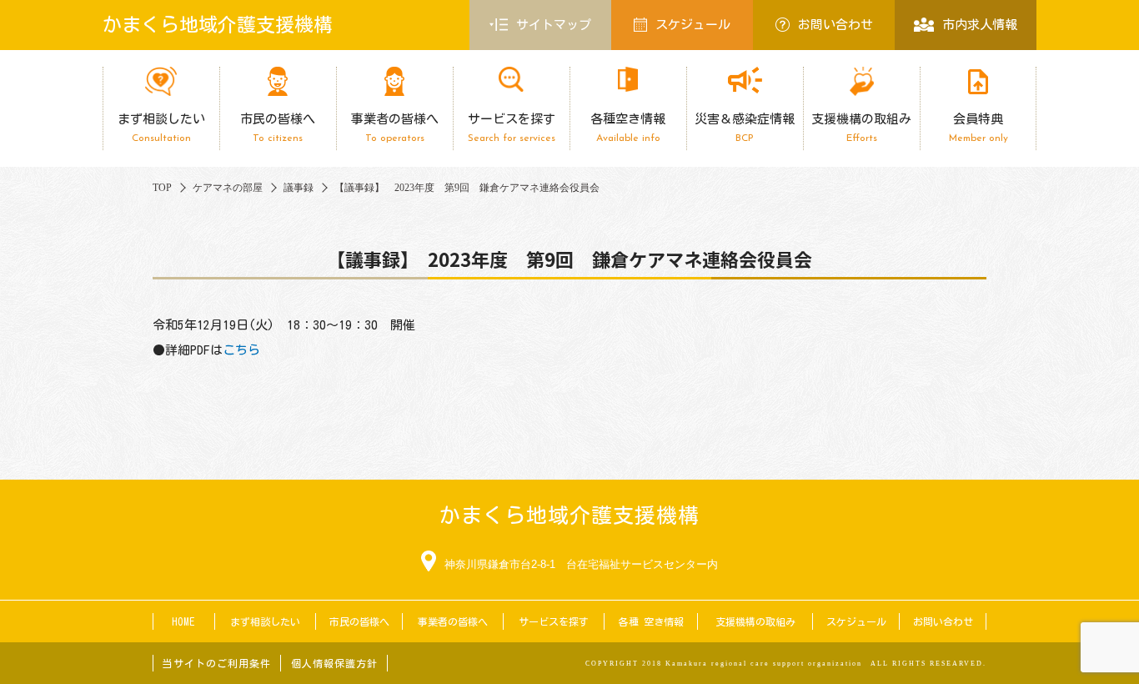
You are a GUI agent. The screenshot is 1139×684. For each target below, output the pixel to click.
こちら (241, 350)
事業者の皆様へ (395, 128)
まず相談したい (161, 128)
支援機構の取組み (861, 128)
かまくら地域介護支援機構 (218, 24)
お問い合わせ (835, 24)
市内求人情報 (979, 24)
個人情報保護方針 (334, 663)
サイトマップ (553, 24)
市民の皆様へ (277, 128)
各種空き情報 (627, 128)
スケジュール (692, 24)
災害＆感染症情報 (745, 128)
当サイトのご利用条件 (217, 663)
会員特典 (978, 128)
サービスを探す (511, 128)
